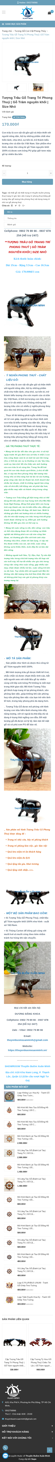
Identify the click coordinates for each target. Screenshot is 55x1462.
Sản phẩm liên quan (15, 1319)
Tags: (5, 193)
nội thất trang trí (25, 193)
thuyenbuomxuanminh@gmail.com (20, 1419)
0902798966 (32, 2)
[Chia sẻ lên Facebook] (12, 205)
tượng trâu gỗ (8, 199)
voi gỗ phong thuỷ (13, 202)
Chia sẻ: (6, 205)
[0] (49, 13)
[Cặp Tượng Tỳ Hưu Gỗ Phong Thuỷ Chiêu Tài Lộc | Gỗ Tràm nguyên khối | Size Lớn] (41, 1340)
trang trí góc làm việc (15, 196)
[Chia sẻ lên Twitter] (16, 205)
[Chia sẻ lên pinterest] (20, 205)
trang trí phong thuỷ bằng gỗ (37, 196)
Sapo (33, 1459)
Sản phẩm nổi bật (17, 1087)
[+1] (23, 205)
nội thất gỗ (12, 193)
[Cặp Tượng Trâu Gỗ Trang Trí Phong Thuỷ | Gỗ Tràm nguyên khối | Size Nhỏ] (14, 1340)
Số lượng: (6, 166)
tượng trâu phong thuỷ (24, 199)
